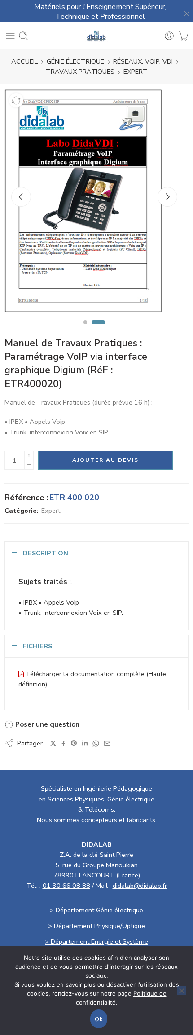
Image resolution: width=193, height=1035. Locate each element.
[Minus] (29, 465)
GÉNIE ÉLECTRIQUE (75, 61)
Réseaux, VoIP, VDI (143, 61)
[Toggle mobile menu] (10, 35)
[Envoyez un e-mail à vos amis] (107, 743)
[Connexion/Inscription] (169, 35)
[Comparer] (16, 100)
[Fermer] (184, 11)
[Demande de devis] (183, 35)
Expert (135, 71)
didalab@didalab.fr (140, 885)
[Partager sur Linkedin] (84, 743)
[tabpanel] (94, 203)
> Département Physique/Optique (96, 925)
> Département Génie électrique (96, 910)
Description (45, 553)
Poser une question (46, 724)
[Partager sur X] (53, 743)
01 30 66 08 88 (66, 885)
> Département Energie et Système (96, 941)
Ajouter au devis (105, 460)
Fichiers (37, 646)
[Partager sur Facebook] (63, 743)
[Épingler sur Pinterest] (74, 743)
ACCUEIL (24, 61)
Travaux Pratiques (80, 71)
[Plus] (29, 455)
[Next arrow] (167, 197)
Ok (99, 1018)
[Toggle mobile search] (23, 36)
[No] (181, 990)
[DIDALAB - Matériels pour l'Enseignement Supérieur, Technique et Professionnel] (97, 36)
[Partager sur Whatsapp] (96, 743)
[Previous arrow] (21, 197)
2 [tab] (98, 329)
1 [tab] (85, 329)
